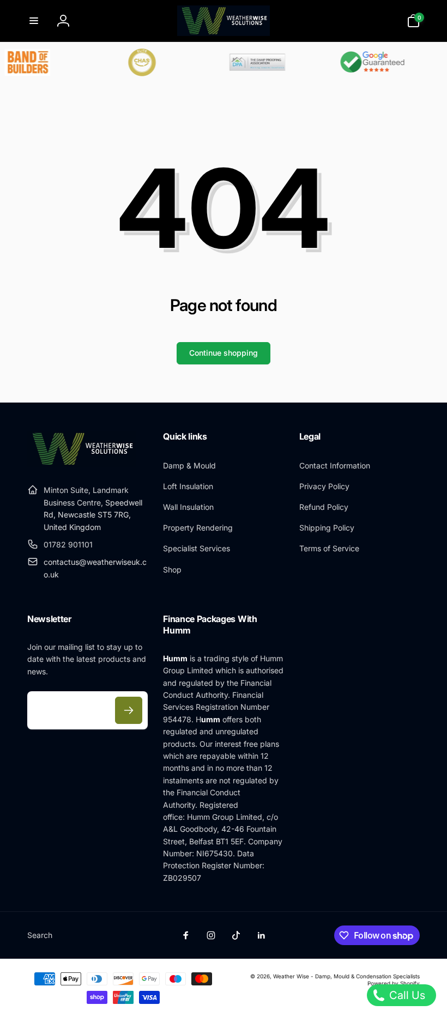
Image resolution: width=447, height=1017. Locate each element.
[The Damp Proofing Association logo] (250, 62)
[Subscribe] (128, 710)
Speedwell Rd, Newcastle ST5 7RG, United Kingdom (93, 515)
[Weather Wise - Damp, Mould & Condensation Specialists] (81, 463)
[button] (34, 21)
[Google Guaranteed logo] (364, 62)
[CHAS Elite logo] (136, 62)
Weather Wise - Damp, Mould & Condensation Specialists (346, 976)
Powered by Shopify (393, 983)
